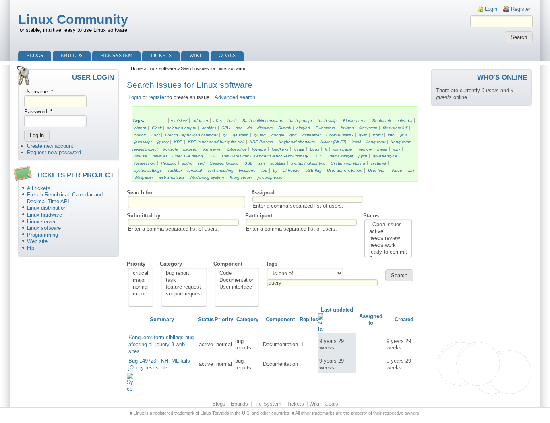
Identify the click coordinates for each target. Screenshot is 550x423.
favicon (347, 128)
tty (275, 170)
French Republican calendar (191, 135)
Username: (38, 92)
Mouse (140, 156)
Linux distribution (46, 208)
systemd (378, 163)
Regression (144, 163)
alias (217, 120)
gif (225, 135)
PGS (318, 156)
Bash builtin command (262, 120)
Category (171, 264)
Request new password (54, 152)
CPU (225, 128)
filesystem (368, 128)
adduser (200, 120)
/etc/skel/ (179, 120)
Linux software (44, 228)
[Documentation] (237, 280)
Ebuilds (72, 55)
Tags (271, 264)
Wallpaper (143, 177)
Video (396, 170)
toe (264, 170)
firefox (140, 135)
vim (410, 170)
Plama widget (340, 156)
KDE (178, 142)
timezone (247, 170)
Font (155, 135)
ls (326, 149)
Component (227, 264)
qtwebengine (385, 156)
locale (299, 149)
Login (491, 9)
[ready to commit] (388, 252)
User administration (344, 170)
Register (520, 9)
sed (201, 163)
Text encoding (220, 170)
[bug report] (184, 273)
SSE (248, 163)
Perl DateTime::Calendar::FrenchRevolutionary (265, 156)
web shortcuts (171, 177)
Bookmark (381, 120)
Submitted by (143, 216)
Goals (227, 55)
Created (404, 319)
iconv (378, 135)
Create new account (50, 146)
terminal (194, 170)
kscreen (190, 149)
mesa (382, 149)
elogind (303, 128)
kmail (356, 142)
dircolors (265, 128)
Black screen (355, 120)
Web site (37, 241)
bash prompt (300, 120)
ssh (261, 163)
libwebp (259, 149)
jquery (163, 142)
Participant (258, 216)
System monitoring (348, 163)
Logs (314, 149)
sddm (187, 163)
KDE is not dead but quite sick (216, 142)
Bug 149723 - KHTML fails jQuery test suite (159, 364)
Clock (157, 128)
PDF (213, 156)
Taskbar (174, 170)
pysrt (362, 156)
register (157, 97)
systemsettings (148, 170)
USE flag (313, 170)
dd (249, 128)
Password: (38, 112)
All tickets (38, 188)
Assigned (263, 193)
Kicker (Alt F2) (333, 142)
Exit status (325, 128)
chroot (140, 128)
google (277, 135)
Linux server (41, 222)
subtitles (277, 163)
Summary (162, 319)
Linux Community (73, 19)
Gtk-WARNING (339, 135)
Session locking (224, 163)
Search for (140, 193)
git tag (260, 135)
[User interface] (237, 287)
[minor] (140, 294)
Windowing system (207, 177)
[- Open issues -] (388, 224)
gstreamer (311, 135)
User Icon (377, 170)
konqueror (375, 142)
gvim (363, 135)
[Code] (237, 273)
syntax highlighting (308, 163)
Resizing (169, 163)
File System (116, 55)
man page (342, 149)
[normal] (140, 287)
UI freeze (291, 170)
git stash (240, 135)
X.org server (241, 177)
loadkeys (280, 149)
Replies (309, 319)
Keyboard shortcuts (297, 142)
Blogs (34, 55)
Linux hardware (44, 215)
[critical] (140, 273)
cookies (209, 128)
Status (371, 216)
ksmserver (212, 149)
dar (239, 128)
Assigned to (371, 319)
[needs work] (388, 245)
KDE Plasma (261, 142)
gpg (293, 135)
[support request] (184, 294)
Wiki (195, 55)
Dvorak (284, 128)
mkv (396, 149)
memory (365, 149)
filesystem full (395, 128)
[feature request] (184, 287)
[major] (140, 280)
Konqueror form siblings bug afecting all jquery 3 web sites (161, 344)
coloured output (181, 128)
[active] (388, 231)
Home (137, 68)
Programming (42, 235)
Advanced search (235, 97)
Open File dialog (187, 156)
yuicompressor (270, 177)
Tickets (161, 55)
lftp (30, 248)
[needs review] (388, 238)
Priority (136, 264)
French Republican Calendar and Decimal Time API (65, 198)
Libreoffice (237, 149)
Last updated (337, 310)
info (391, 135)
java (404, 135)
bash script (328, 120)
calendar (405, 120)
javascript (143, 142)
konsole (170, 149)
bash (232, 120)
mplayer (160, 156)
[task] (184, 280)
